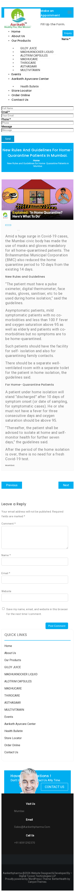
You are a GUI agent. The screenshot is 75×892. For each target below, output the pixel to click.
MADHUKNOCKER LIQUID (21, 674)
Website (6, 591)
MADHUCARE (13, 688)
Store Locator (13, 738)
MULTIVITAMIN (14, 709)
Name (66, 39)
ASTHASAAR (12, 702)
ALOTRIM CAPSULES (18, 681)
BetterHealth (59, 878)
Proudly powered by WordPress (23, 878)
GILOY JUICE (12, 667)
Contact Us (11, 752)
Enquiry (68, 33)
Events (8, 717)
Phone (6, 119)
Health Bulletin (13, 731)
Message (6, 126)
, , (18, 229)
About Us (10, 653)
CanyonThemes (37, 881)
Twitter (46, 5)
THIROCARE (12, 695)
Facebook (30, 5)
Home (8, 646)
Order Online (12, 745)
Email (5, 112)
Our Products (12, 660)
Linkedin (54, 5)
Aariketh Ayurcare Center (20, 724)
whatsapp (21, 5)
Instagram (38, 5)
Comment (8, 523)
